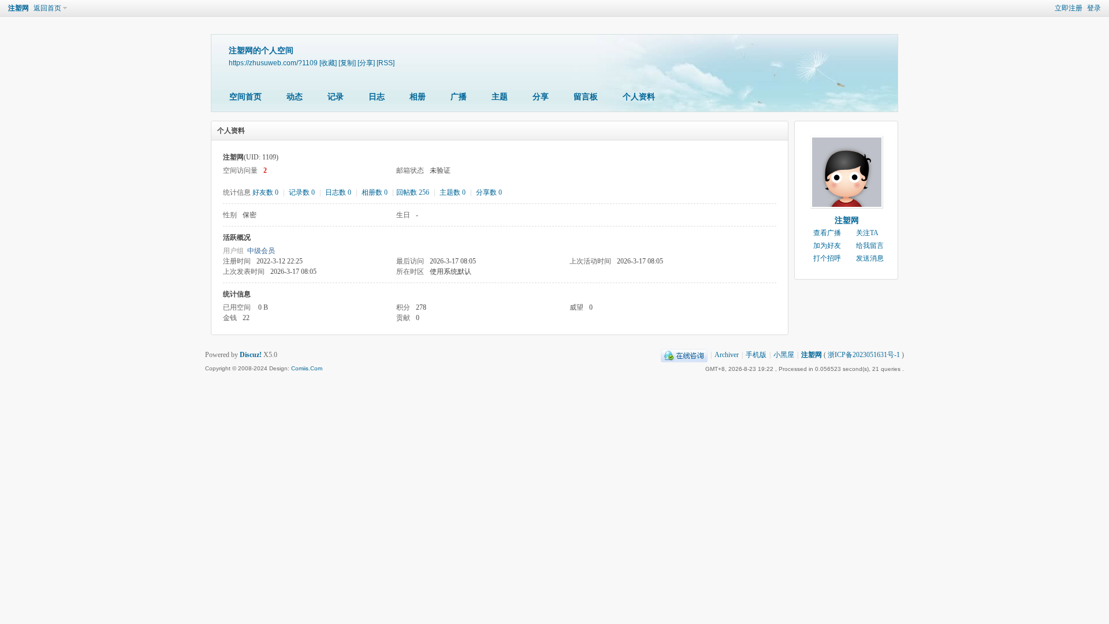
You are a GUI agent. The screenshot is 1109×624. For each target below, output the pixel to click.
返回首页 (47, 8)
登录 (1094, 8)
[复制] (347, 62)
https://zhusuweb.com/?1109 (273, 62)
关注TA (867, 233)
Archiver (726, 355)
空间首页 (245, 96)
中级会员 (261, 251)
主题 (500, 96)
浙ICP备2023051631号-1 (864, 355)
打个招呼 (827, 258)
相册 (418, 96)
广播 (459, 96)
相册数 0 (375, 192)
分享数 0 (489, 192)
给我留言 (870, 246)
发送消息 (870, 258)
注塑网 (18, 8)
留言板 (586, 96)
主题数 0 (453, 192)
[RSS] (386, 62)
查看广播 (827, 233)
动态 (294, 96)
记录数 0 (302, 192)
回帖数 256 (412, 192)
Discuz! (251, 355)
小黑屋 (783, 355)
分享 (541, 96)
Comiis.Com (306, 368)
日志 (377, 96)
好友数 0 (265, 192)
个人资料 (639, 96)
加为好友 (827, 246)
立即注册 (1068, 8)
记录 (336, 96)
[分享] (366, 62)
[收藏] (328, 62)
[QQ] (684, 355)
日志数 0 (338, 192)
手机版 (756, 355)
